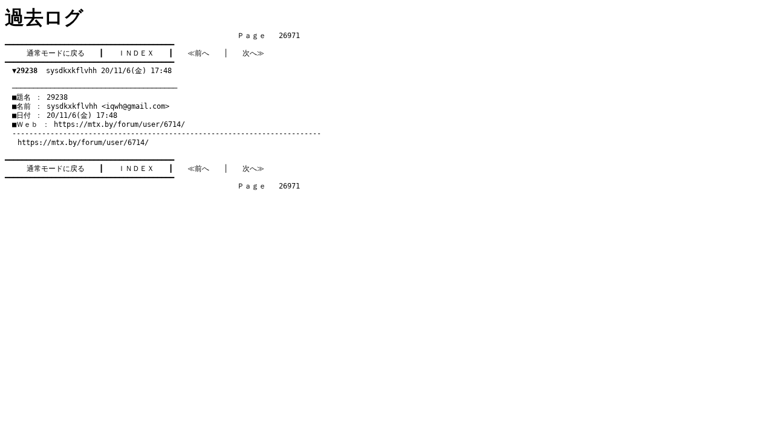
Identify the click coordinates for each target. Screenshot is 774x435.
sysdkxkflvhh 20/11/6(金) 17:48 (92, 70)
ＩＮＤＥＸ (136, 53)
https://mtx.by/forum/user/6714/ (119, 124)
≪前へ (198, 53)
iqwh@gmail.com (135, 106)
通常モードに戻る (56, 53)
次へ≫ (253, 53)
